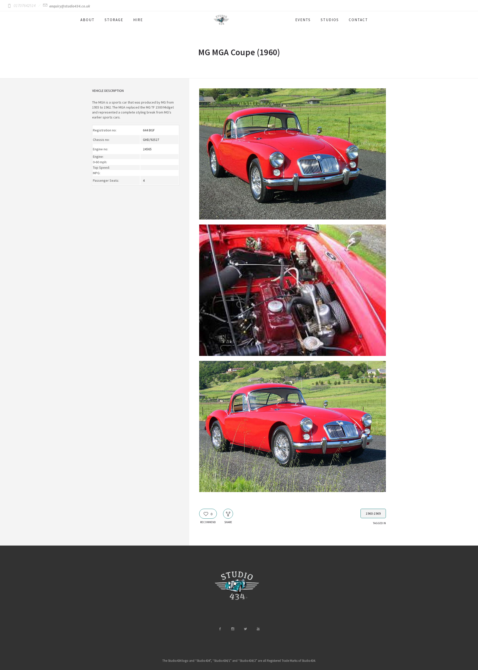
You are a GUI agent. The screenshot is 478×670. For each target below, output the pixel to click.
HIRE (138, 19)
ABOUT (87, 19)
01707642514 (25, 5)
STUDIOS (330, 19)
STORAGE (114, 19)
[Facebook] (220, 629)
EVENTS (303, 19)
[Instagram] (232, 629)
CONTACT (358, 19)
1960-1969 (373, 513)
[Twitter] (245, 629)
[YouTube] (258, 629)
